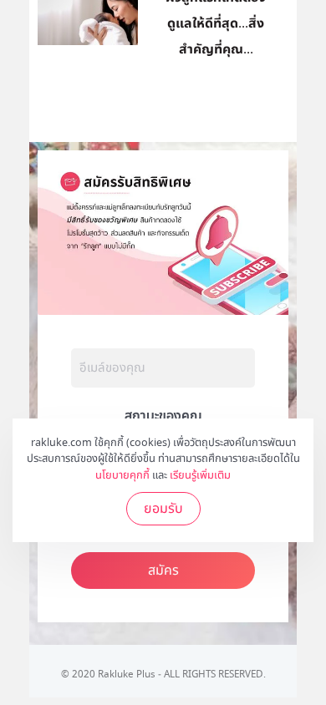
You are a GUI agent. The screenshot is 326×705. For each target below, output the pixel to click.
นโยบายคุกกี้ (122, 475)
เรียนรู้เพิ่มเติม (200, 475)
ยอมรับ (163, 509)
